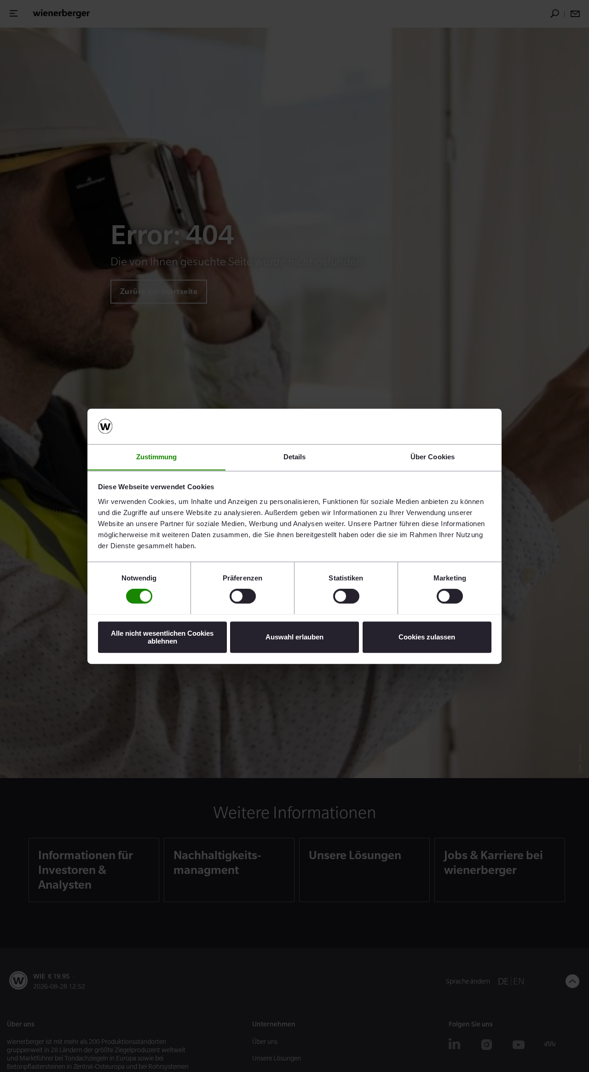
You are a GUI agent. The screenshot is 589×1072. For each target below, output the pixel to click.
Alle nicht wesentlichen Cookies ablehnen (162, 636)
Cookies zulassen (426, 637)
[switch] (243, 596)
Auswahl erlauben (294, 637)
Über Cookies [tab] (432, 457)
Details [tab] (294, 457)
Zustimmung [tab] (156, 457)
